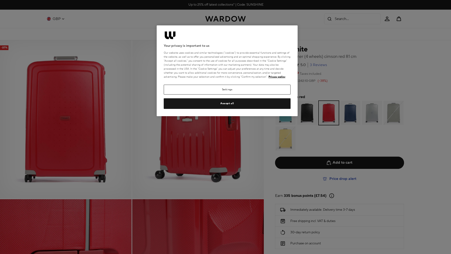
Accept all (227, 103)
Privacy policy (276, 77)
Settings (227, 89)
